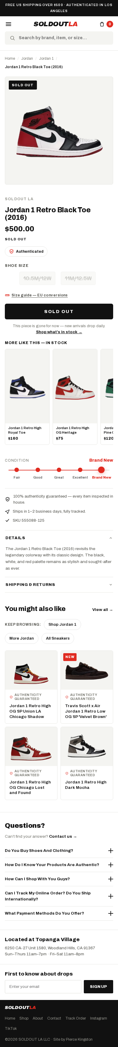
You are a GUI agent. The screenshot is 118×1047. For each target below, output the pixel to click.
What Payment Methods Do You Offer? (44, 913)
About (38, 1018)
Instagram (98, 1018)
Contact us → (63, 836)
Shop (23, 1018)
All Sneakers (58, 638)
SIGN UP (98, 987)
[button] (8, 24)
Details (15, 538)
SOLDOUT (56, 24)
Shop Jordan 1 (62, 624)
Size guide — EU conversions (39, 295)
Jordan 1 (46, 58)
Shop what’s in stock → (59, 332)
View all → (102, 609)
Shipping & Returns (30, 585)
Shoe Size (16, 266)
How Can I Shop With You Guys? (37, 879)
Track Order (75, 1018)
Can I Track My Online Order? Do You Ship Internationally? (47, 896)
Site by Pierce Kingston (73, 1039)
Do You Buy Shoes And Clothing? (39, 850)
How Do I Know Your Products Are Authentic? (52, 864)
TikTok (11, 1028)
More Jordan (21, 638)
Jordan (27, 58)
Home (10, 58)
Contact (54, 1018)
